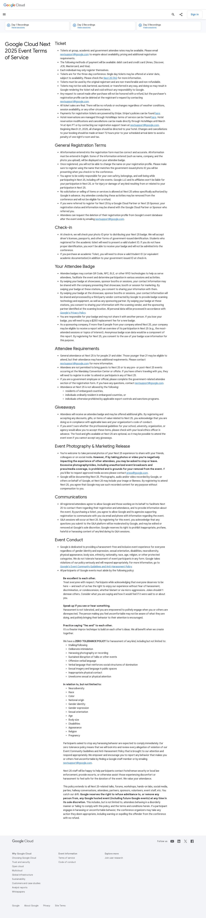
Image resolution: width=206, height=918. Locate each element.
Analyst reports (19, 887)
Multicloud (17, 870)
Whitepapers (18, 891)
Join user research (114, 858)
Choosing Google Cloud (24, 858)
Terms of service (67, 858)
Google (15, 905)
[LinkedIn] (179, 841)
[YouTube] (172, 841)
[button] (181, 14)
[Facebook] (192, 841)
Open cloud (18, 866)
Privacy (46, 905)
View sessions (18, 27)
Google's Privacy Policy (72, 312)
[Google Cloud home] (14, 5)
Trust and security (21, 862)
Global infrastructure (22, 874)
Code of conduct (67, 862)
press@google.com (137, 472)
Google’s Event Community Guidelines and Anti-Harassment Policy (96, 566)
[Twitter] (185, 841)
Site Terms (60, 905)
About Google (31, 905)
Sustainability (18, 879)
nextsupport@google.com (74, 54)
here (157, 113)
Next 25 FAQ (110, 78)
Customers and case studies (26, 883)
